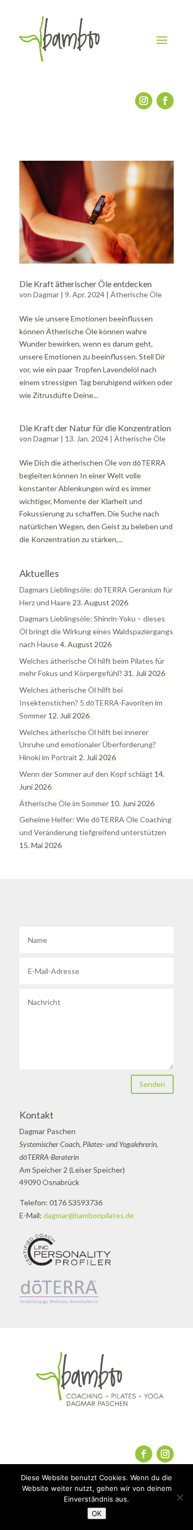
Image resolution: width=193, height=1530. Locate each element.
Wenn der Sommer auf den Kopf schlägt (86, 773)
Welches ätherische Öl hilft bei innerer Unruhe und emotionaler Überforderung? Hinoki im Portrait (87, 745)
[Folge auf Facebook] (165, 100)
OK (97, 1513)
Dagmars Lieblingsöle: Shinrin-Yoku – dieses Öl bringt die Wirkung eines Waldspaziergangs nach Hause (96, 631)
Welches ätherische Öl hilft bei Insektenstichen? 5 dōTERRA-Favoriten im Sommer (90, 702)
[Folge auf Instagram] (143, 100)
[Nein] (179, 1497)
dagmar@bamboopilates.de (88, 1215)
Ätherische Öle (136, 294)
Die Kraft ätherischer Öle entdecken (85, 284)
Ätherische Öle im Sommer (64, 803)
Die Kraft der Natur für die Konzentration (95, 428)
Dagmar (46, 294)
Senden (152, 1084)
